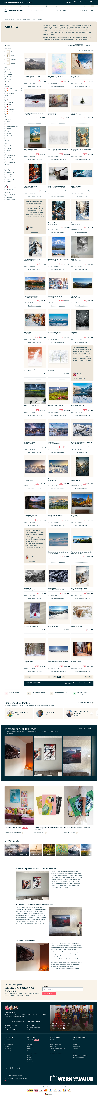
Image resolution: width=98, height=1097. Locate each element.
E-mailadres (45, 986)
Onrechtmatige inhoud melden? (54, 1086)
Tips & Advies (47, 15)
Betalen (9, 1027)
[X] (17, 1068)
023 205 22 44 (30, 1021)
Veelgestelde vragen (12, 1025)
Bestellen (31, 1025)
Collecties (17, 15)
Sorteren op (89, 45)
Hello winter (62, 31)
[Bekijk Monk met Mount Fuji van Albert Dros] (80, 751)
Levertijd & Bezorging (34, 1027)
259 (63, 677)
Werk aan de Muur (79, 1037)
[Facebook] (15, 1068)
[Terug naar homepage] (14, 10)
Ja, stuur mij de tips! (49, 993)
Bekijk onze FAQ (34, 232)
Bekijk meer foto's (84, 728)
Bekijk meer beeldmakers (84, 702)
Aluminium (87, 37)
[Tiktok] (19, 1068)
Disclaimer (44, 1086)
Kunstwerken (8, 15)
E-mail (38, 1021)
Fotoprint (67, 945)
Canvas (80, 37)
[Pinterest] (13, 1068)
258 (59, 677)
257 (55, 677)
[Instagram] (10, 1068)
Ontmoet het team (57, 1028)
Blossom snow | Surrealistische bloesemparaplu (34, 545)
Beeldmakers (27, 15)
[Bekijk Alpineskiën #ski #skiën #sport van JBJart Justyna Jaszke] (54, 759)
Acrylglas (78, 945)
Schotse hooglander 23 (39, 212)
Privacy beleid (65, 1086)
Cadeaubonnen (33, 1030)
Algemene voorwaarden (35, 1086)
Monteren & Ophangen (12, 1030)
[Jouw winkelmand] (92, 10)
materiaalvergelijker (56, 968)
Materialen (37, 15)
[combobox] (43, 11)
